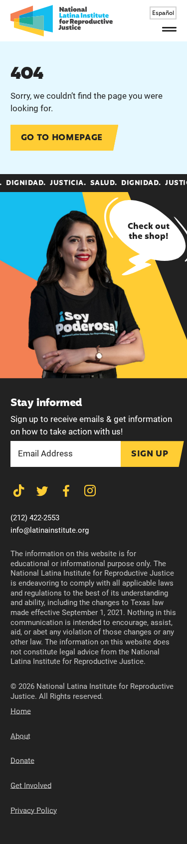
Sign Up (150, 454)
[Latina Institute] (61, 20)
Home (20, 711)
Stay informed (46, 403)
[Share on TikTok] (18, 491)
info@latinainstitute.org (49, 530)
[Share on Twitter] (42, 491)
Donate (22, 760)
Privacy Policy (33, 810)
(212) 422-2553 (34, 517)
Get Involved (30, 785)
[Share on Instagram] (90, 491)
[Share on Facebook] (66, 491)
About (20, 736)
